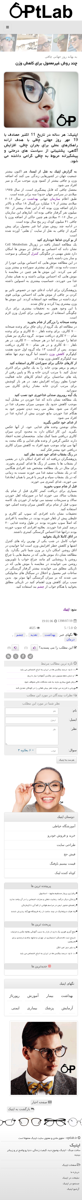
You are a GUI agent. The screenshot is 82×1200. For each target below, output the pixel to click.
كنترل (34, 253)
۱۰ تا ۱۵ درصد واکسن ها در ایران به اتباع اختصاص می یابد (48, 669)
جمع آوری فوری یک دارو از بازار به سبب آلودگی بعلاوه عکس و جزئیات (43, 931)
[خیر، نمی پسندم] (15, 647)
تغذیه (34, 635)
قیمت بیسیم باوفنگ (62, 863)
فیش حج (69, 854)
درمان (70, 639)
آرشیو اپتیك (73, 1189)
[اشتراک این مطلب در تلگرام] (30, 656)
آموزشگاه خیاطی (63, 826)
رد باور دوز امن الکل (66, 947)
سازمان (55, 199)
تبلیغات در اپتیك (70, 1177)
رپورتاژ (14, 996)
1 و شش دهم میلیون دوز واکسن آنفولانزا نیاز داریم (52, 675)
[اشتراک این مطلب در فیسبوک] (23, 656)
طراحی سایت (66, 845)
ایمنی (15, 1008)
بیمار (49, 996)
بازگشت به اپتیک (19, 1109)
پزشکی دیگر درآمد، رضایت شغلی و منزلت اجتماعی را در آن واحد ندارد (43, 899)
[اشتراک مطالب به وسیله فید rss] (8, 656)
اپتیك (66, 609)
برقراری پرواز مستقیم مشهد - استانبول (57, 893)
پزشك (49, 1008)
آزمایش (67, 1008)
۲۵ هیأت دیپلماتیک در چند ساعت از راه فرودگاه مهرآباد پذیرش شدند (43, 911)
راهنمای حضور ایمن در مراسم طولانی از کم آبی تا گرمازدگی (48, 905)
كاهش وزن (56, 354)
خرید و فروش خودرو (61, 835)
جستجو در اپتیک (71, 1183)
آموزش (32, 996)
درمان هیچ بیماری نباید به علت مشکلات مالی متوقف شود (50, 682)
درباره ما (75, 1172)
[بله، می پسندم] (34, 647)
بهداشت (32, 199)
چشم (40, 586)
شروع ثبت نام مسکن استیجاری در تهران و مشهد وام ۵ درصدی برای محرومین (44, 939)
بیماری (32, 1008)
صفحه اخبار (40, 1102)
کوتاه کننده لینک (65, 873)
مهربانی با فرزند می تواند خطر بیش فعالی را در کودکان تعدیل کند (46, 688)
